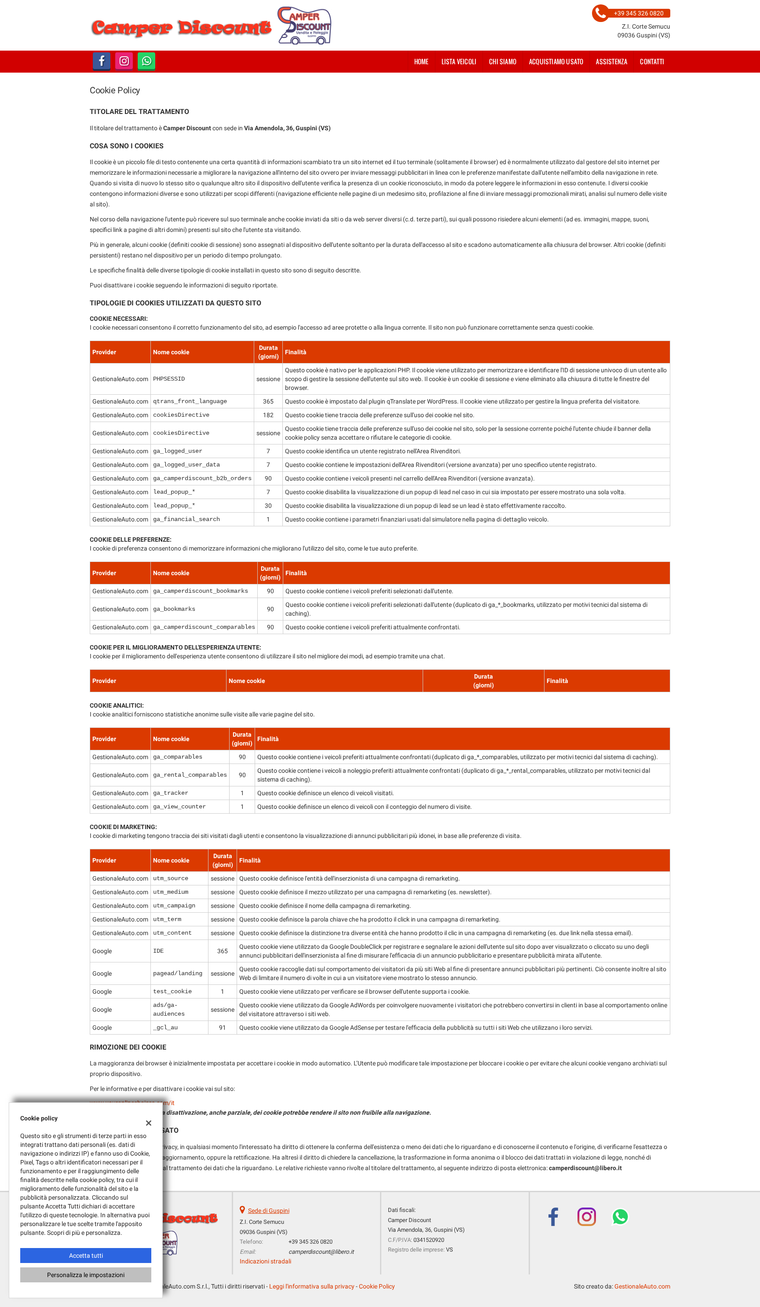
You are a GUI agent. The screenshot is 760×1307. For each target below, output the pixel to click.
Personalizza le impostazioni (85, 1274)
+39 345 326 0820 (310, 1241)
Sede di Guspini (268, 1210)
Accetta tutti (86, 1255)
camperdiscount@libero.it (321, 1251)
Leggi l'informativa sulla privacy (311, 1286)
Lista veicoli (459, 61)
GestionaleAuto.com (642, 1286)
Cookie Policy (377, 1286)
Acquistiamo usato (556, 61)
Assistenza (611, 61)
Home (421, 61)
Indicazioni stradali (265, 1261)
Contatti (652, 61)
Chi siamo (502, 61)
